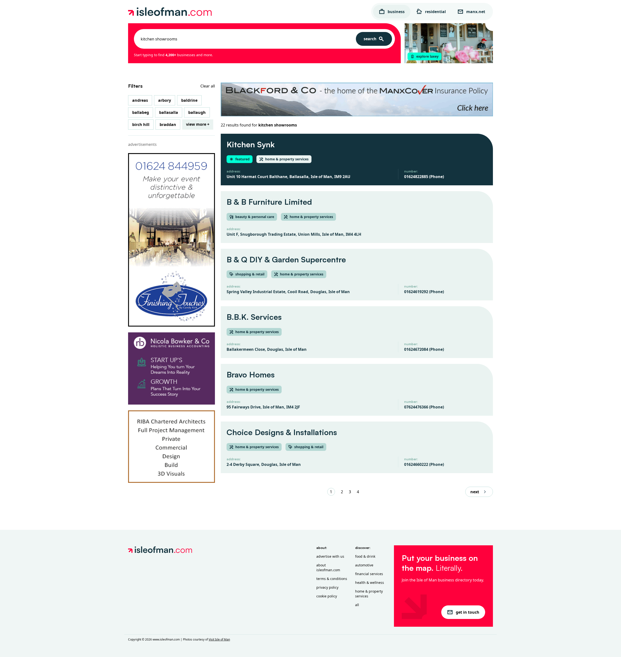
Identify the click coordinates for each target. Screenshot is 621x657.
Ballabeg (140, 112)
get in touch (467, 612)
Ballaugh (197, 112)
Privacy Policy (327, 587)
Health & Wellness (369, 582)
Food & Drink (365, 556)
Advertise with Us (330, 556)
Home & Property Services (369, 593)
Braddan (168, 124)
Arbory (164, 100)
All (357, 604)
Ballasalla (168, 112)
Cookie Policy (326, 596)
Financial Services (369, 573)
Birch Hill (140, 124)
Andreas (140, 100)
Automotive (364, 565)
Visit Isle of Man (219, 639)
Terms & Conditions (331, 578)
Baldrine (189, 100)
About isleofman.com (328, 567)
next (474, 491)
